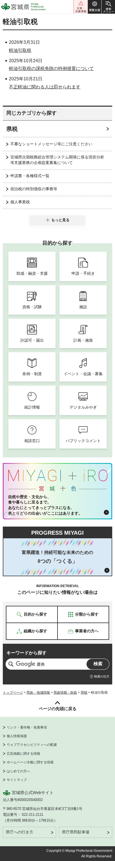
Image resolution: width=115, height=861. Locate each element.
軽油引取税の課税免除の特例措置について (51, 68)
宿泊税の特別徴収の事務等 (33, 189)
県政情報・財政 (65, 692)
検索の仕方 (101, 676)
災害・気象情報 (81, 7)
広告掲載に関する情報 (23, 754)
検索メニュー (108, 7)
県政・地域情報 (38, 692)
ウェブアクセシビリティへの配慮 (32, 745)
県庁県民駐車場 (75, 832)
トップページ (13, 692)
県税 (12, 129)
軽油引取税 (20, 50)
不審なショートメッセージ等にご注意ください (51, 144)
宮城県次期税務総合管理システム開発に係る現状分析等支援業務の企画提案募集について (57, 160)
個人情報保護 (17, 736)
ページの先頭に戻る (57, 708)
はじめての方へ (18, 771)
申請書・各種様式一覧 (29, 175)
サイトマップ (17, 780)
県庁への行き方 (19, 832)
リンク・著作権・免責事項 (27, 727)
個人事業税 (20, 202)
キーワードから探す (26, 652)
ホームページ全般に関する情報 (30, 762)
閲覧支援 (94, 7)
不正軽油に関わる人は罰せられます (44, 87)
